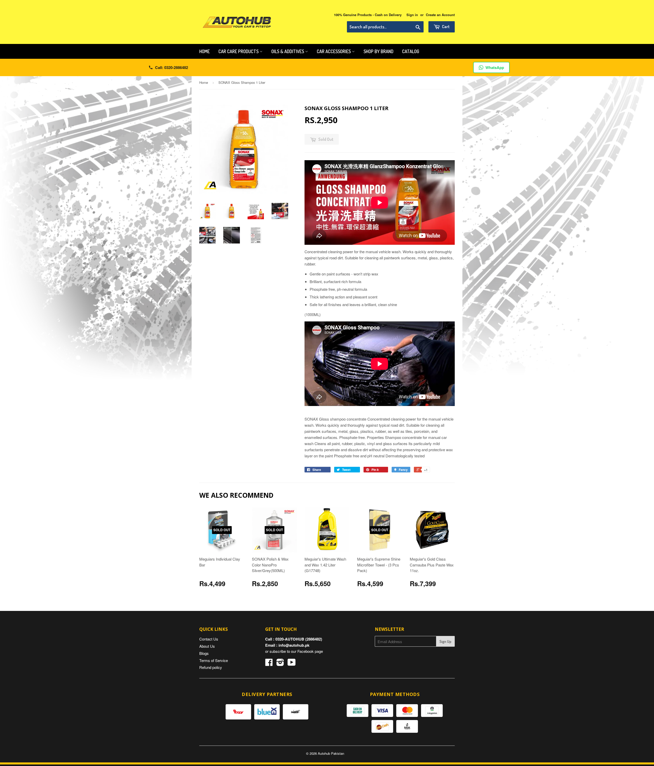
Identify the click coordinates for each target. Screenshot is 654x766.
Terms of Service (213, 660)
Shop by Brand (378, 51)
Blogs (204, 653)
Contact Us (208, 639)
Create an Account (440, 15)
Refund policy (210, 667)
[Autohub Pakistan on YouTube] (292, 663)
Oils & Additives (288, 51)
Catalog (410, 51)
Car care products (239, 51)
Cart (445, 26)
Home (204, 51)
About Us (207, 646)
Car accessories (334, 51)
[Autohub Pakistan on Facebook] (269, 663)
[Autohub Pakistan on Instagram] (280, 663)
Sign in (412, 15)
